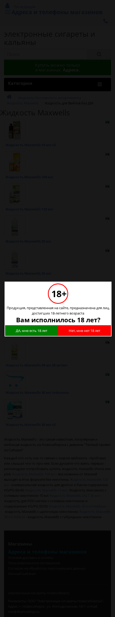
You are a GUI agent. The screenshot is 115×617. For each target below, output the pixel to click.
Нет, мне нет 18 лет (84, 330)
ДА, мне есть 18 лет (31, 330)
